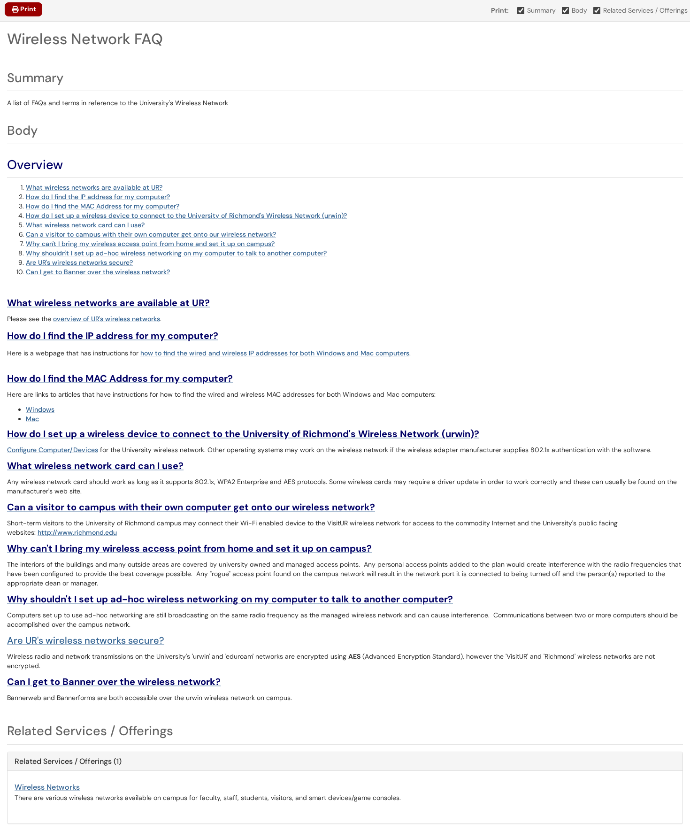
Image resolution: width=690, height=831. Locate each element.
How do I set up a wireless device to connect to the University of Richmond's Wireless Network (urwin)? (186, 215)
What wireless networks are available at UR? (94, 187)
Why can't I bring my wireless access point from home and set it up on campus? (150, 243)
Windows (40, 409)
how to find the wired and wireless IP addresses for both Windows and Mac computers (274, 353)
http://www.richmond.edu (77, 532)
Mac (32, 419)
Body (579, 10)
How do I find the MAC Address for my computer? (102, 206)
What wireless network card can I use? (85, 225)
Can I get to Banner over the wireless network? (98, 272)
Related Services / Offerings (645, 10)
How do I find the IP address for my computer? (98, 196)
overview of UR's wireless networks (106, 319)
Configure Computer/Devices (52, 450)
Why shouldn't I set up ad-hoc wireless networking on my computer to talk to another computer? (176, 253)
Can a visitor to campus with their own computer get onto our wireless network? (151, 234)
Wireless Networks (47, 787)
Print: (500, 10)
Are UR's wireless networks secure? (79, 262)
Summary (541, 10)
